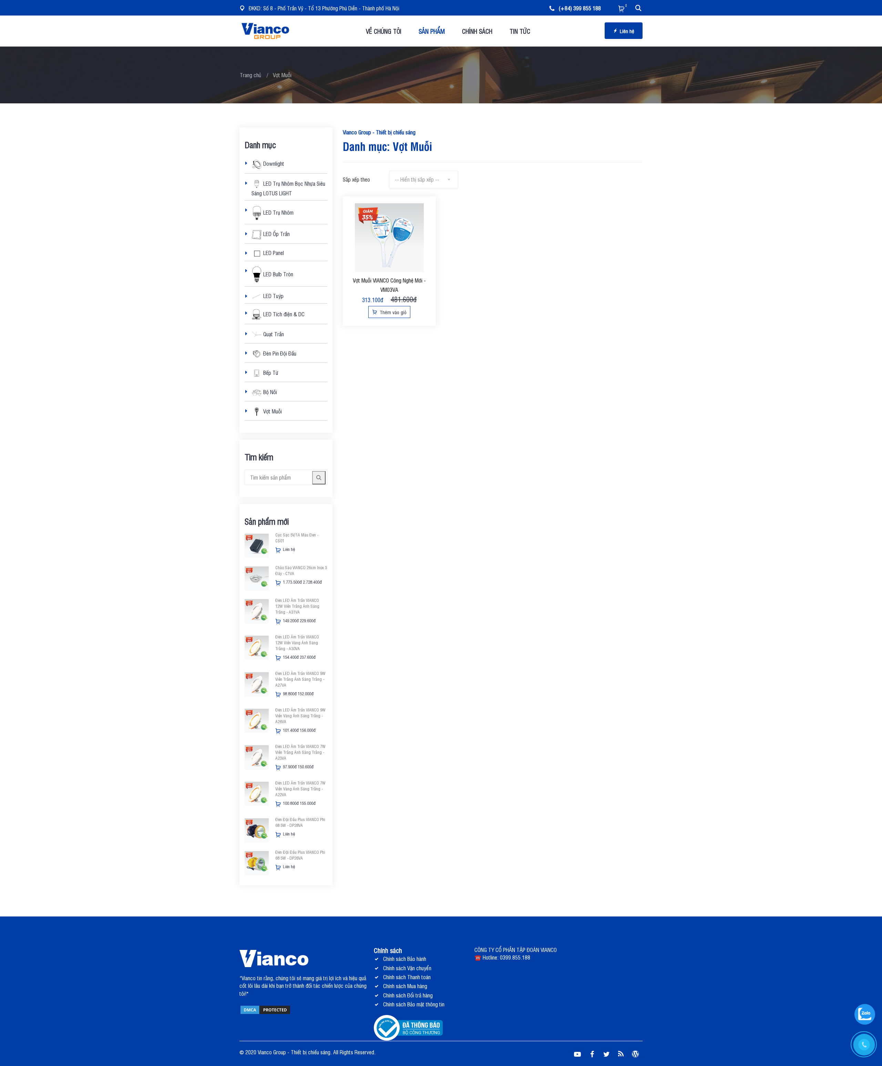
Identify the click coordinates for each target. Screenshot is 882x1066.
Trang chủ (250, 75)
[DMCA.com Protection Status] (265, 1009)
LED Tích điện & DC (283, 313)
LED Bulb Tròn (277, 273)
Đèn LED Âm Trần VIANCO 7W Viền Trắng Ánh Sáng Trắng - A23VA (300, 752)
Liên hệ (627, 31)
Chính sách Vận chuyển (407, 968)
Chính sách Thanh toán (407, 977)
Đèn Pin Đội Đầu (279, 353)
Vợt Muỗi (272, 411)
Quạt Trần (273, 334)
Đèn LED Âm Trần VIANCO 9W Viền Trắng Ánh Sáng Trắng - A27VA (300, 679)
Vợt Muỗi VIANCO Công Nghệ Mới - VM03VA (389, 284)
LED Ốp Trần (276, 234)
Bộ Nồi (269, 392)
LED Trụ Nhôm (278, 212)
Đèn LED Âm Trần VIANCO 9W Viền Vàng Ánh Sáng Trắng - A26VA (300, 715)
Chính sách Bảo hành (404, 958)
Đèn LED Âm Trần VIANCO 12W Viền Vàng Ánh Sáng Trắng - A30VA (297, 642)
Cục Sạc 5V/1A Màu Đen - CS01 (296, 537)
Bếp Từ (270, 372)
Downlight (273, 163)
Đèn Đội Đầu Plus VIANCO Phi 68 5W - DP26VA (300, 855)
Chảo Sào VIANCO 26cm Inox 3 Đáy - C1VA (301, 570)
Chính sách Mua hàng (405, 986)
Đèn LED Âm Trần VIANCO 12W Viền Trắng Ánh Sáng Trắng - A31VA (297, 606)
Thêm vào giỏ (392, 312)
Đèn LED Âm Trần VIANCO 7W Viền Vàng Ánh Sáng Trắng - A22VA (300, 788)
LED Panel (273, 252)
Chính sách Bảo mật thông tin (413, 1004)
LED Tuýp (273, 295)
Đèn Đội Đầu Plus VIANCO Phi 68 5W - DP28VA (300, 822)
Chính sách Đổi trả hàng (408, 995)
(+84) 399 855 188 (579, 8)
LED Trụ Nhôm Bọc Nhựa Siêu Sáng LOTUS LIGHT (288, 187)
